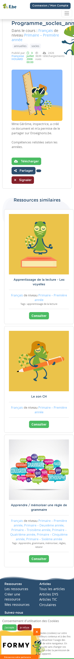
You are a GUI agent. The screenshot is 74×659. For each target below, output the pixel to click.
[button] (38, 170)
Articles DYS (48, 594)
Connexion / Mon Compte (50, 5)
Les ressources (16, 589)
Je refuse (24, 627)
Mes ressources (17, 604)
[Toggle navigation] (66, 13)
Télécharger (29, 161)
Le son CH (39, 396)
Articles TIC (48, 599)
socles (35, 46)
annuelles (20, 46)
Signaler (24, 180)
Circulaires (47, 605)
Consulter (38, 316)
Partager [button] (26, 170)
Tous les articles (52, 589)
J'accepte (9, 627)
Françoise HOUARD (18, 57)
